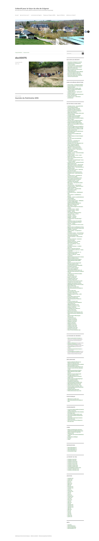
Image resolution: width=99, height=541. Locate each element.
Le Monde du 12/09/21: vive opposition (75, 221)
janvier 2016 (70, 516)
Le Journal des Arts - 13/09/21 (73, 213)
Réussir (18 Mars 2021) (72, 285)
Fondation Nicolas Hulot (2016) (73, 389)
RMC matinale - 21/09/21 (72, 205)
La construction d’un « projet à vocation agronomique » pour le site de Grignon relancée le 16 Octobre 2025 (75, 67)
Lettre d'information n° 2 (72, 448)
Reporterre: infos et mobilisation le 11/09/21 (76, 227)
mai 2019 (69, 501)
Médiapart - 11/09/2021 (72, 217)
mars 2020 (70, 498)
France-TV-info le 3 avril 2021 (73, 267)
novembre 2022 (70, 487)
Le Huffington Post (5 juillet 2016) (74, 308)
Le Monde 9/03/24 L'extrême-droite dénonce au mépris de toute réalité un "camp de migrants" (74, 89)
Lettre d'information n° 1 (72, 447)
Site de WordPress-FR (72, 528)
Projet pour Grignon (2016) (49, 15)
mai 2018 (69, 503)
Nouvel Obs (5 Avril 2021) (72, 266)
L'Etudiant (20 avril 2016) (72, 319)
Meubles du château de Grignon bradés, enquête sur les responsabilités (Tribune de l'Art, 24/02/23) (75, 124)
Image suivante (26, 52)
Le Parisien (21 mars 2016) (72, 461)
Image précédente (18, 52)
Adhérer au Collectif (70, 15)
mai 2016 (69, 511)
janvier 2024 (70, 483)
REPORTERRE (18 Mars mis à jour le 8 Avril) (75, 284)
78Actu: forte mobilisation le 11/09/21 (74, 222)
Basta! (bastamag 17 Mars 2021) (73, 291)
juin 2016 (69, 510)
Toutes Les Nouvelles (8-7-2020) (74, 306)
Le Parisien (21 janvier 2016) (73, 466)
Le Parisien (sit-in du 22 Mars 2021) (74, 282)
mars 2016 (69, 514)
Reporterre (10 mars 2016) (72, 328)
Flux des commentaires (72, 527)
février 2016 (70, 515)
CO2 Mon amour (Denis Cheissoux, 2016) (75, 312)
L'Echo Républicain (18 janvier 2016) (74, 467)
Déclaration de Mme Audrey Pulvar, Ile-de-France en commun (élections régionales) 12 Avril (75, 368)
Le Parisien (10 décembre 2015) (73, 468)
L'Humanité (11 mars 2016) (73, 327)
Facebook (69, 438)
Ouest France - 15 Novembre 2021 (74, 140)
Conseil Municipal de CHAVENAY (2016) (75, 382)
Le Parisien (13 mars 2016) (72, 462)
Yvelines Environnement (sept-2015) (74, 390)
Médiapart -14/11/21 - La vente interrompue (76, 152)
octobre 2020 (70, 497)
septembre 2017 (70, 505)
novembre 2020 (70, 496)
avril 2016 (69, 513)
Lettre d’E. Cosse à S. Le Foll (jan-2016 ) (75, 385)
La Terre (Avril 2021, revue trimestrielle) (75, 265)
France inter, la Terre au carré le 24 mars (75, 280)
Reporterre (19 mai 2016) (72, 310)
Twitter (69, 439)
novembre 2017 (70, 504)
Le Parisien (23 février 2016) (73, 465)
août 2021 (69, 492)
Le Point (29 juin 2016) (72, 309)
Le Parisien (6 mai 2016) (72, 459)
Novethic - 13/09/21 (71, 211)
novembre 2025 (70, 478)
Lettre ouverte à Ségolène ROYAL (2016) (75, 414)
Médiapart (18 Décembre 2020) (73, 304)
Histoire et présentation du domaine (74, 338)
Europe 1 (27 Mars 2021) (72, 277)
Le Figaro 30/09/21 (71, 191)
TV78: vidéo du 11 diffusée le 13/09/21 (74, 212)
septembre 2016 (70, 507)
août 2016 (69, 508)
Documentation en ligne (72, 451)
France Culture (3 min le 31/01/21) (74, 296)
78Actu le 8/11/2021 (71, 153)
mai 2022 (69, 489)
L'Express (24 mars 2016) (72, 325)
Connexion (70, 524)
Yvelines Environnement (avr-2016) (74, 384)
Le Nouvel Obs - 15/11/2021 (72, 151)
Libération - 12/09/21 (71, 215)
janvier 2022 (70, 490)
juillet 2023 (70, 484)
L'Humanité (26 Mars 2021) (73, 278)
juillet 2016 (70, 509)
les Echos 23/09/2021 (71, 199)
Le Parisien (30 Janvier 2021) (73, 297)
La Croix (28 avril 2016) (72, 318)
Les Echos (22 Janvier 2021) (73, 301)
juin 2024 (69, 481)
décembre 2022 (70, 486)
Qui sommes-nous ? (24, 15)
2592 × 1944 (17, 63)
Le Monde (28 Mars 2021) (72, 276)
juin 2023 (69, 485)
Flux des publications (71, 526)
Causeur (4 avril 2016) (72, 322)
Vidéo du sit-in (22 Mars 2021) (73, 286)
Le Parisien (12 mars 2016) (72, 464)
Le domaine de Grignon (36, 15)
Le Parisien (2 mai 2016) (72, 460)
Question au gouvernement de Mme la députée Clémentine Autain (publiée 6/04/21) (74, 260)
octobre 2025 (70, 479)
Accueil (16, 15)
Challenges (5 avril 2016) (72, 321)
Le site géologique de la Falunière (74, 351)
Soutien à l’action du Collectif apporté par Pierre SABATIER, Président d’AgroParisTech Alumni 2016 (75, 380)
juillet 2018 (70, 502)
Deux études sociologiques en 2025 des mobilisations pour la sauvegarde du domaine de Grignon (75, 63)
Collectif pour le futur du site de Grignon (32, 9)
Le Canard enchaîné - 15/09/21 (73, 210)
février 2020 (70, 499)
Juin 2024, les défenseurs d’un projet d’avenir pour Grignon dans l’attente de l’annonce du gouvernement (75, 75)
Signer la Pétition (61, 15)
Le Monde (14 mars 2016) (72, 326)
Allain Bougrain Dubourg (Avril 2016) (74, 383)
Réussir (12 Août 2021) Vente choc (74, 248)
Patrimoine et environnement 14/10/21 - (75, 171)
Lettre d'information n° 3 (72, 449)
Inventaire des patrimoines (72, 344)
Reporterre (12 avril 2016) (72, 320)
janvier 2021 (70, 495)
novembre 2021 (70, 491)
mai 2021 (69, 493)
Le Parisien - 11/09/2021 (72, 216)
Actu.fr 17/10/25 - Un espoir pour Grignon (75, 84)
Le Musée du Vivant (71, 346)
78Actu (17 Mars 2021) (72, 290)
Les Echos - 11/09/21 (71, 223)
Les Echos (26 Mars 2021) (72, 279)
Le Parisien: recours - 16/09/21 (73, 209)
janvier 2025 (70, 480)
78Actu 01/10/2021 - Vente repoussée (74, 185)
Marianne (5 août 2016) (72, 307)
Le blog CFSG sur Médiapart (73, 436)
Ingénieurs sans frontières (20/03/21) (74, 283)
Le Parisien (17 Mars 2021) (72, 292)
